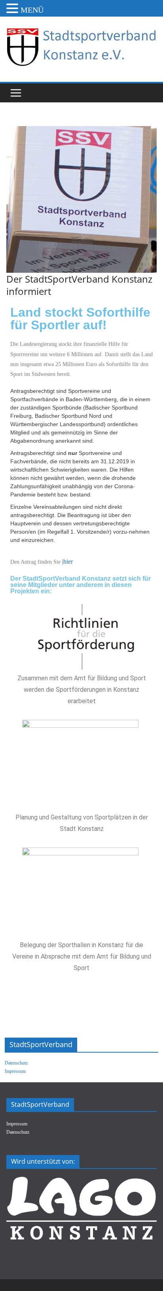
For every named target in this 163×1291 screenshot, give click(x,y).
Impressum (15, 1071)
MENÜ (32, 10)
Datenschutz (16, 1063)
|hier (67, 561)
